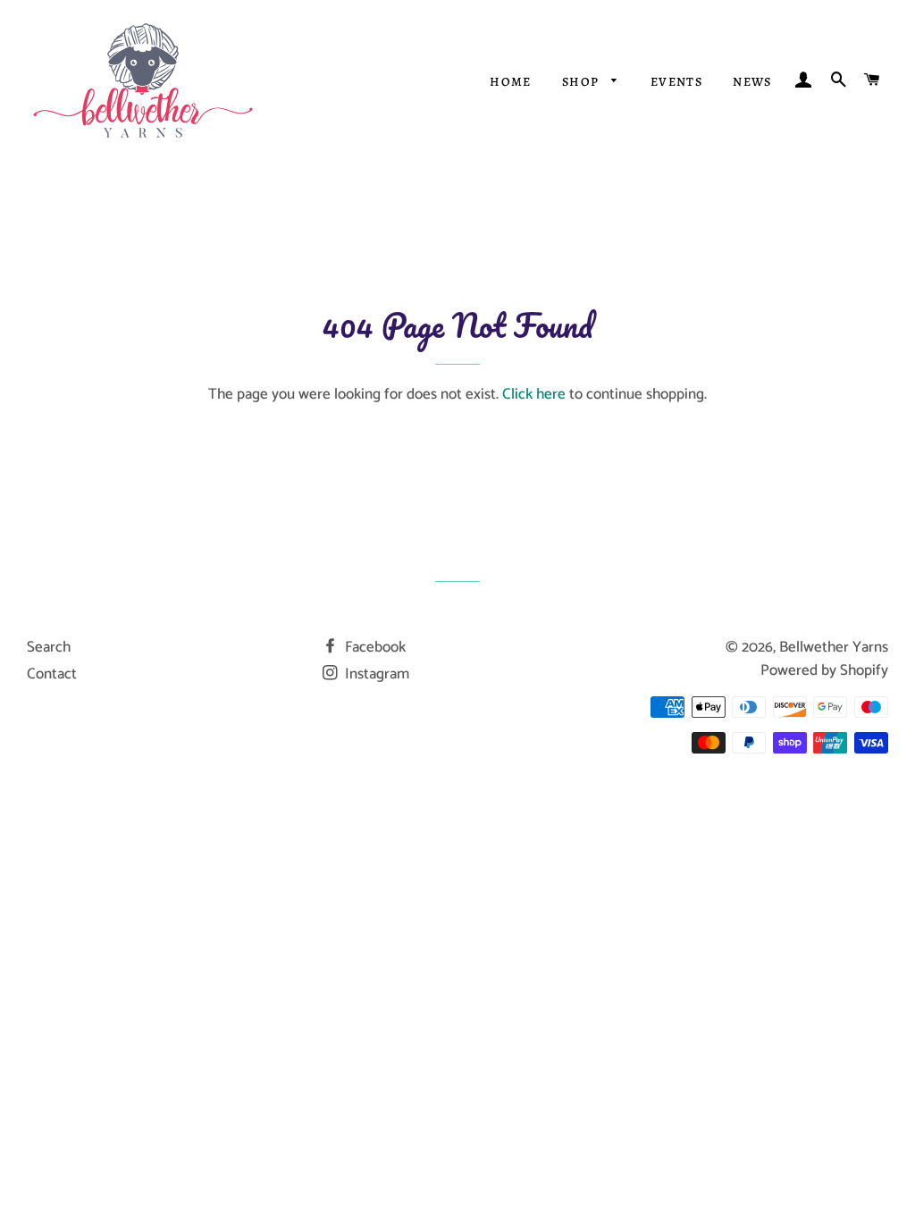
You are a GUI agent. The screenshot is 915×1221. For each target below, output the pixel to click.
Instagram (375, 673)
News (752, 81)
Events (676, 81)
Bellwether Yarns (833, 647)
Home (511, 81)
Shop (582, 81)
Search (49, 647)
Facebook (373, 647)
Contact (52, 673)
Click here (534, 394)
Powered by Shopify (824, 670)
